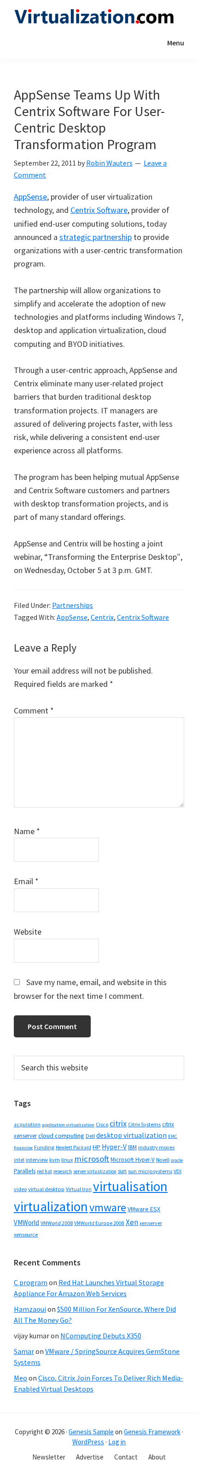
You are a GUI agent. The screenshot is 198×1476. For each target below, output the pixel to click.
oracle (177, 1160)
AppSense (30, 196)
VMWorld (26, 1222)
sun (122, 1171)
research (62, 1171)
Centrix (102, 617)
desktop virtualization (131, 1135)
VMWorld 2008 (57, 1223)
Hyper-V (114, 1146)
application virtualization (68, 1125)
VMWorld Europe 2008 (99, 1223)
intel (19, 1160)
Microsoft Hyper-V (133, 1159)
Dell (90, 1135)
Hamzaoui (30, 1309)
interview (37, 1159)
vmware (107, 1207)
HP (96, 1147)
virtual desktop (46, 1189)
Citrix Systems (144, 1124)
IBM (132, 1147)
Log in (117, 1441)
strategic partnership (95, 237)
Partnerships (72, 605)
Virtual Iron (79, 1189)
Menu (175, 42)
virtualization (51, 1206)
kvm (54, 1159)
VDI (177, 1171)
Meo (20, 1377)
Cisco (102, 1124)
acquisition (27, 1124)
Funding (44, 1147)
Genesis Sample (91, 1431)
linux (67, 1159)
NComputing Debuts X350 (100, 1335)
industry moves (156, 1147)
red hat (44, 1171)
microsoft (91, 1158)
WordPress (88, 1441)
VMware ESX (144, 1209)
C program (30, 1282)
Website (27, 931)
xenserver (151, 1223)
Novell (162, 1160)
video (20, 1189)
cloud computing (61, 1135)
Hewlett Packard (73, 1147)
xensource (26, 1234)
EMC (172, 1136)
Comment (34, 710)
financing (23, 1148)
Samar (24, 1351)
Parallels (24, 1171)
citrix (118, 1123)
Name (27, 831)
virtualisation (130, 1186)
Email (26, 881)
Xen (132, 1222)
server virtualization (94, 1171)
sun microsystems (150, 1171)
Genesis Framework (152, 1431)
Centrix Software (99, 210)
